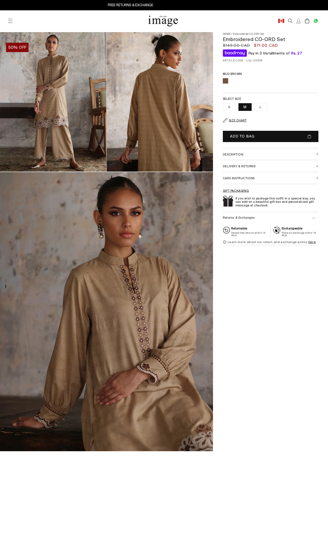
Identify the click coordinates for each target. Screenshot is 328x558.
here (312, 242)
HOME (227, 34)
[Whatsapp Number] (316, 21)
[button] (10, 21)
